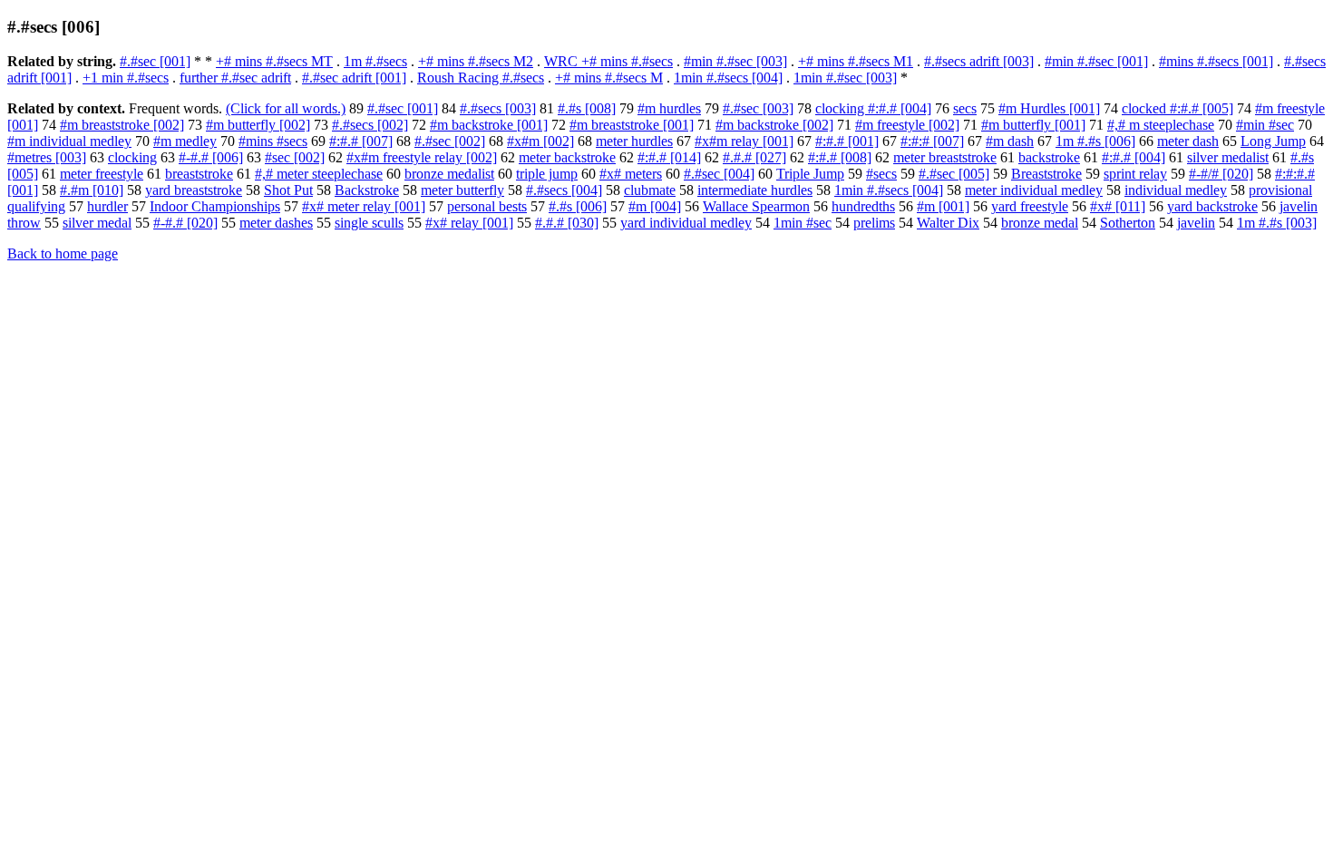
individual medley (1175, 190)
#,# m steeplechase (1160, 124)
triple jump (547, 173)
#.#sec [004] (719, 173)
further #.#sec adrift (235, 77)
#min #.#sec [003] (735, 61)
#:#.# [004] (1133, 157)
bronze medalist (449, 173)
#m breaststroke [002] (122, 124)
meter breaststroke (945, 157)
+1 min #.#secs (126, 77)
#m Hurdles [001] (1049, 108)
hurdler (107, 206)
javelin (1196, 222)
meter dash (1188, 141)
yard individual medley (686, 222)
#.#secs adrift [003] (979, 61)
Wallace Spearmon (756, 206)
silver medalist (1228, 157)
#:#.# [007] (361, 141)
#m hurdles (669, 108)
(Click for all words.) (285, 108)
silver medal (97, 222)
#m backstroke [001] (489, 124)
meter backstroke (567, 157)
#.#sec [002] (449, 141)
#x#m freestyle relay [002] (421, 157)
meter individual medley (1034, 190)
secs (965, 108)
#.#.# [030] (566, 222)
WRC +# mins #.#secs (608, 61)
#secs (881, 173)
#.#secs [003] (498, 108)
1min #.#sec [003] (845, 77)
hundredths (863, 206)
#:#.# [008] (839, 157)
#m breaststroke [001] (631, 124)
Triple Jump (810, 173)
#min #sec (1265, 124)
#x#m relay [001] (744, 141)
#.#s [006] (578, 206)
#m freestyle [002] (907, 124)
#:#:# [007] (932, 141)
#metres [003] (46, 157)
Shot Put (288, 190)
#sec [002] (295, 157)
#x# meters (630, 173)
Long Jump (1273, 141)
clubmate (650, 190)
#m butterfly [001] (1033, 124)
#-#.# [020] (185, 222)
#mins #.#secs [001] (1216, 61)
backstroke (1049, 157)
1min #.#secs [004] (728, 77)
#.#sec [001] (155, 61)
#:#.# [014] (669, 157)
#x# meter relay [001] (363, 206)
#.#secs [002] (370, 124)
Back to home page (62, 253)
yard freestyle (1029, 206)
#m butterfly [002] (258, 124)
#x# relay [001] (469, 222)
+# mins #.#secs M (609, 77)
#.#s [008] (587, 108)
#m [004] (654, 206)
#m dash (1010, 141)
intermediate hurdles (754, 190)
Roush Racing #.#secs (480, 77)
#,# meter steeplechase (319, 173)
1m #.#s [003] (1277, 222)
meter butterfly (462, 190)
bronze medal (1039, 222)
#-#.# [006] (211, 157)
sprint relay (1135, 173)
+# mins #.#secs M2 (475, 61)
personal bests (487, 206)
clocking (132, 157)
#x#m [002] (540, 141)
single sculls (369, 222)
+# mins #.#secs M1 (855, 61)
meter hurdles (634, 141)
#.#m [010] (91, 190)
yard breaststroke (193, 190)
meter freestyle (101, 173)
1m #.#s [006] (1095, 141)
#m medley (185, 141)
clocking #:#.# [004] (873, 108)
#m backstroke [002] (774, 124)
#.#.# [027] (754, 157)
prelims (874, 222)
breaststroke (199, 173)
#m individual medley (69, 141)
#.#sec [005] (954, 173)
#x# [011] (1117, 206)
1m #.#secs (375, 61)
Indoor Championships (215, 206)
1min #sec (803, 222)
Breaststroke (1046, 173)
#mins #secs (272, 141)
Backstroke (367, 190)
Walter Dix (948, 222)
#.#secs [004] (564, 190)
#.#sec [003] (758, 108)
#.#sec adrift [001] (354, 77)
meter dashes (276, 222)
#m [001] (943, 206)
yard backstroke (1212, 206)
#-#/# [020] (1221, 173)
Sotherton (1127, 222)
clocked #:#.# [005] (1177, 108)
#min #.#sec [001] (1096, 61)
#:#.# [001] (847, 141)
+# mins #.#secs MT (274, 61)
